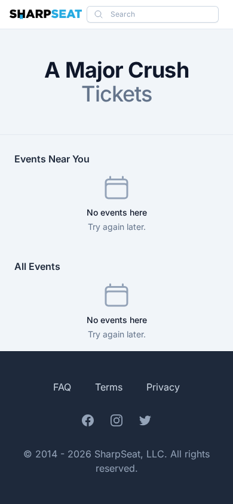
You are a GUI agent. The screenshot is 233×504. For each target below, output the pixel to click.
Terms (108, 387)
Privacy (163, 387)
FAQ (62, 387)
